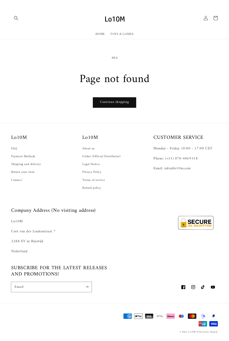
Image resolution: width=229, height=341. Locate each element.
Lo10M (192, 332)
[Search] (16, 18)
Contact (16, 180)
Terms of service (93, 180)
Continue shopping (114, 102)
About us (88, 148)
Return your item (23, 172)
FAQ (14, 148)
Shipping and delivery (26, 164)
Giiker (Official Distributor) (101, 156)
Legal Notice (91, 164)
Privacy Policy (91, 172)
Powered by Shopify (207, 332)
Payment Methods (23, 156)
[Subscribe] (87, 287)
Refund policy (91, 188)
